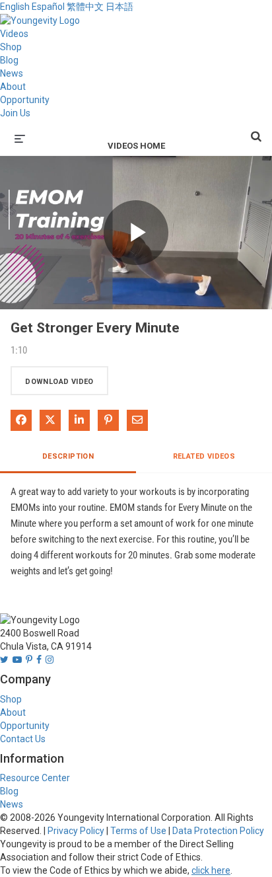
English (15, 6)
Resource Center (35, 778)
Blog (9, 60)
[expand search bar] (256, 131)
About (13, 86)
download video (59, 381)
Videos (14, 33)
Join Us (15, 113)
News (11, 73)
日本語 (119, 6)
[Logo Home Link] (40, 20)
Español (48, 6)
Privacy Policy (76, 830)
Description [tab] (68, 456)
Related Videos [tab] (204, 456)
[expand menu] (20, 137)
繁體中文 (85, 6)
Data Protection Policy (218, 830)
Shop (11, 47)
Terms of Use (138, 830)
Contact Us (23, 739)
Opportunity (25, 100)
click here (210, 870)
